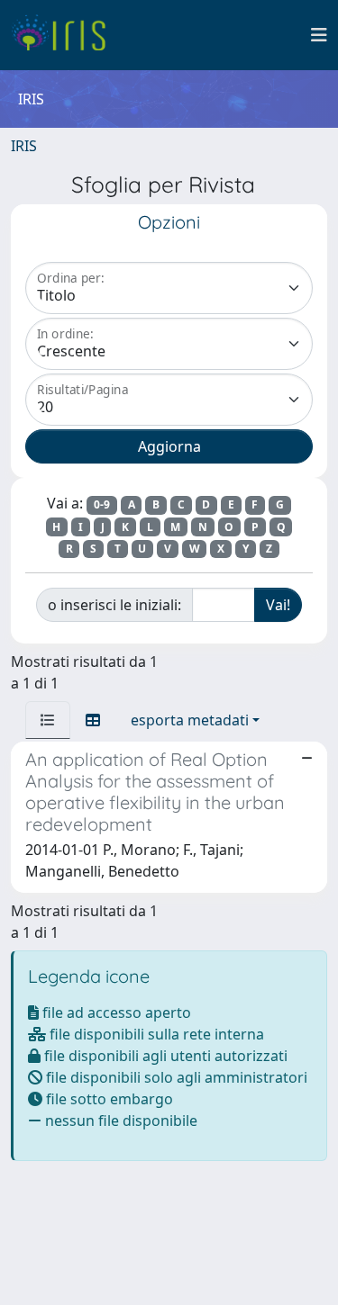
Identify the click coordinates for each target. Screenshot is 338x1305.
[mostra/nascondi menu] (319, 35)
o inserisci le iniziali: (114, 605)
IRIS (24, 146)
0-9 (102, 504)
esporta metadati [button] (190, 720)
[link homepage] (65, 35)
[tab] (47, 720)
